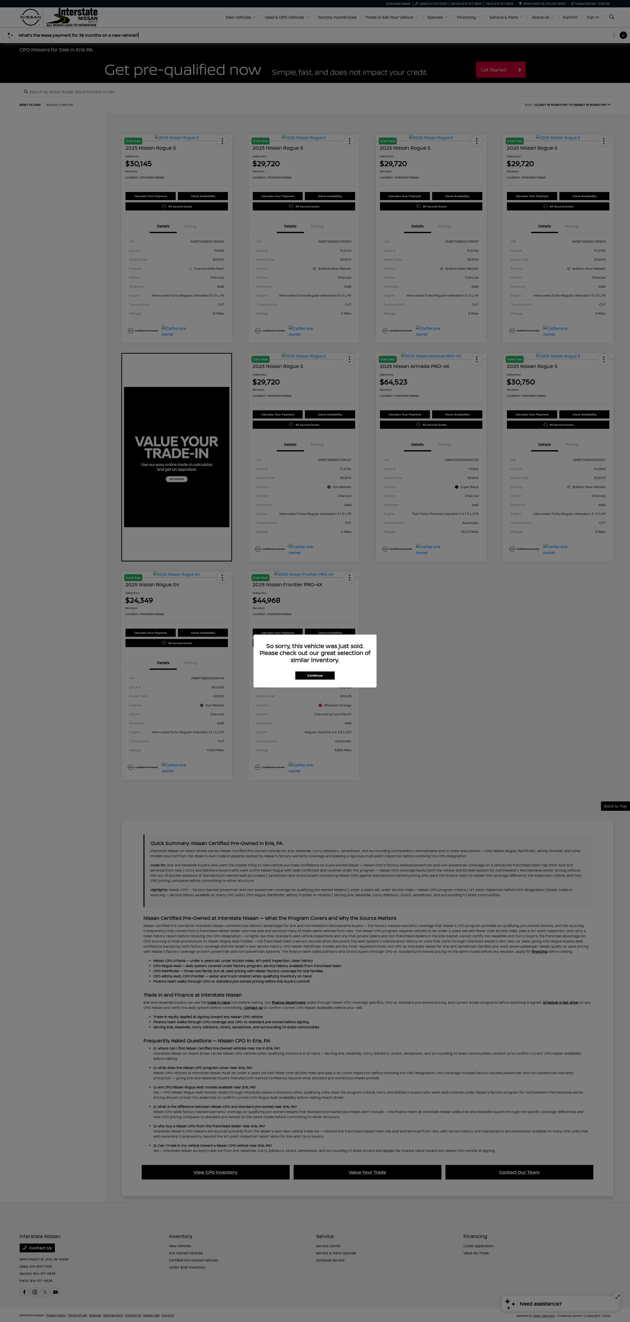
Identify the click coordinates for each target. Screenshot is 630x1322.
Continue (315, 675)
